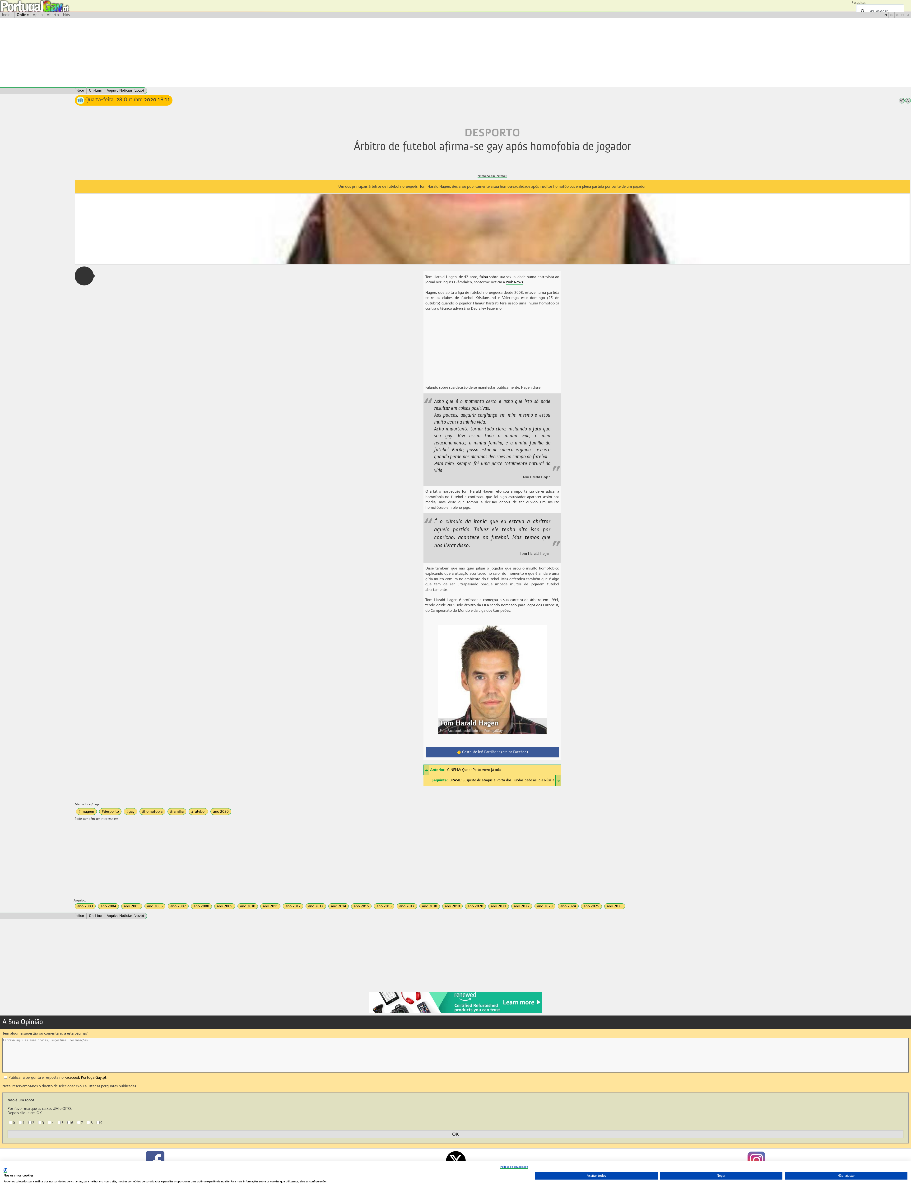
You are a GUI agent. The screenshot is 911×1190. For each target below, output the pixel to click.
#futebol (198, 811)
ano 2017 (406, 906)
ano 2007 (178, 906)
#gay (130, 811)
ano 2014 (338, 906)
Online (23, 15)
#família (177, 811)
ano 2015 (361, 906)
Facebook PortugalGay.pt (85, 1077)
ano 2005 (131, 906)
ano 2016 (384, 906)
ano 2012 (293, 906)
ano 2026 (615, 906)
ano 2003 (85, 906)
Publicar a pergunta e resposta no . (57, 1077)
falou (483, 277)
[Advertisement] (455, 52)
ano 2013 (315, 906)
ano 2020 (221, 811)
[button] (84, 275)
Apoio (38, 15)
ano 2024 (568, 906)
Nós (66, 15)
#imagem (86, 811)
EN (891, 15)
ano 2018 (429, 906)
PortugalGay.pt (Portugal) (492, 175)
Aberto (53, 15)
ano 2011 (270, 906)
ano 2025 (591, 906)
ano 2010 (247, 906)
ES (897, 15)
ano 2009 (224, 906)
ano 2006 (155, 906)
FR (902, 15)
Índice (7, 15)
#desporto (110, 811)
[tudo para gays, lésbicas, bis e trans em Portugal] (47, 6)
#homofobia (152, 811)
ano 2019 (452, 906)
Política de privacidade (514, 1166)
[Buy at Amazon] (455, 1012)
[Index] (36, 90)
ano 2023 (545, 906)
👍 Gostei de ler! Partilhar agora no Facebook (492, 752)
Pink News (514, 282)
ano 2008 (201, 906)
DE (908, 15)
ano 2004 (108, 906)
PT (885, 15)
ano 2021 (498, 906)
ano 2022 (522, 906)
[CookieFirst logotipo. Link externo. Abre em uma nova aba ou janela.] (5, 1170)
